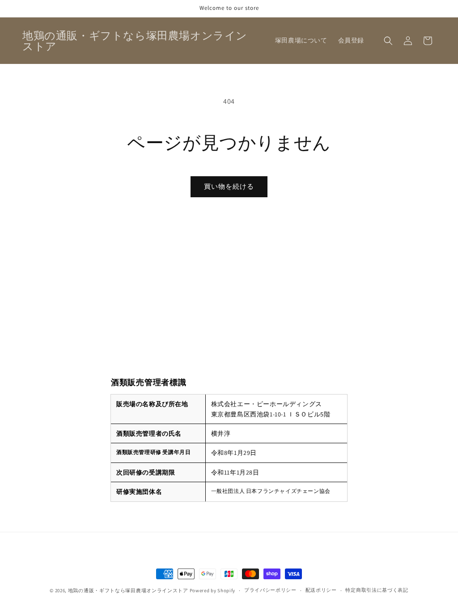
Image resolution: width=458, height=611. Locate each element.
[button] (388, 41)
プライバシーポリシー (270, 590)
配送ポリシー (321, 590)
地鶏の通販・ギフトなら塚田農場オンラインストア (128, 590)
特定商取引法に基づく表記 (376, 590)
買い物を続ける (229, 186)
